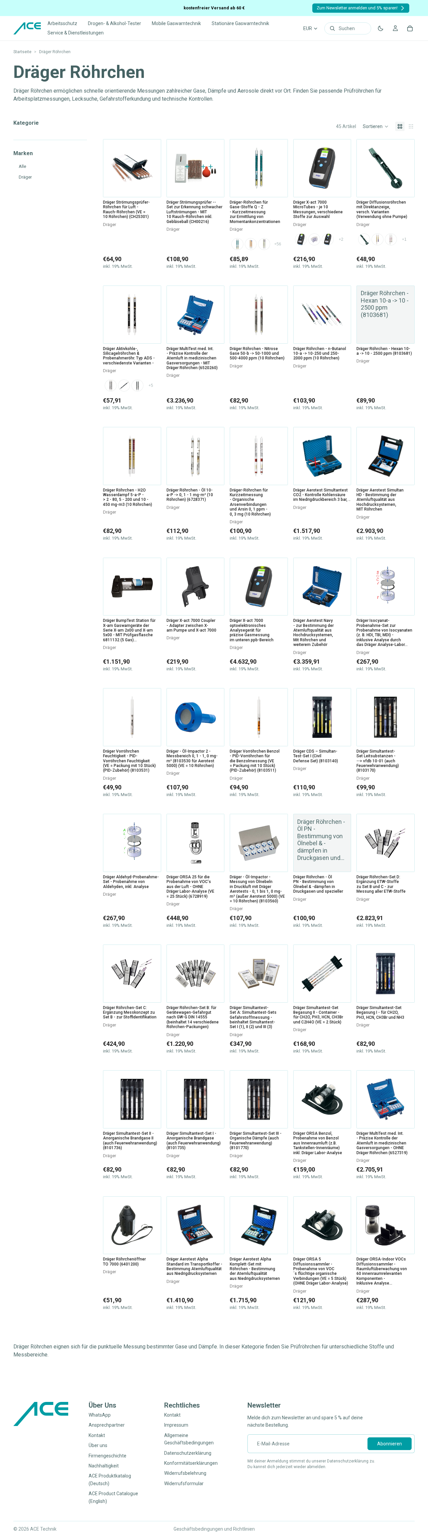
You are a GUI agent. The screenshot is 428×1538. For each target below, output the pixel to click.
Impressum (176, 1425)
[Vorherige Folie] (237, 168)
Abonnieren (389, 1443)
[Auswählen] (277, 187)
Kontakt (97, 1435)
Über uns (98, 1445)
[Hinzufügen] (150, 187)
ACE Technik (43, 1529)
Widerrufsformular (184, 1483)
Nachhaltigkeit (104, 1465)
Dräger (25, 177)
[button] (376, 126)
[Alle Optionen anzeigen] (278, 244)
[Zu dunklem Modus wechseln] (380, 28)
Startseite (22, 51)
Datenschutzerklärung (187, 1452)
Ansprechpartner (107, 1425)
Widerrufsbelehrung (185, 1473)
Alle (22, 166)
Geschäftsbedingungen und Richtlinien (214, 1529)
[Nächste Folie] (280, 168)
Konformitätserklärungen (191, 1463)
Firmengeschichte (107, 1455)
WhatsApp (100, 1415)
